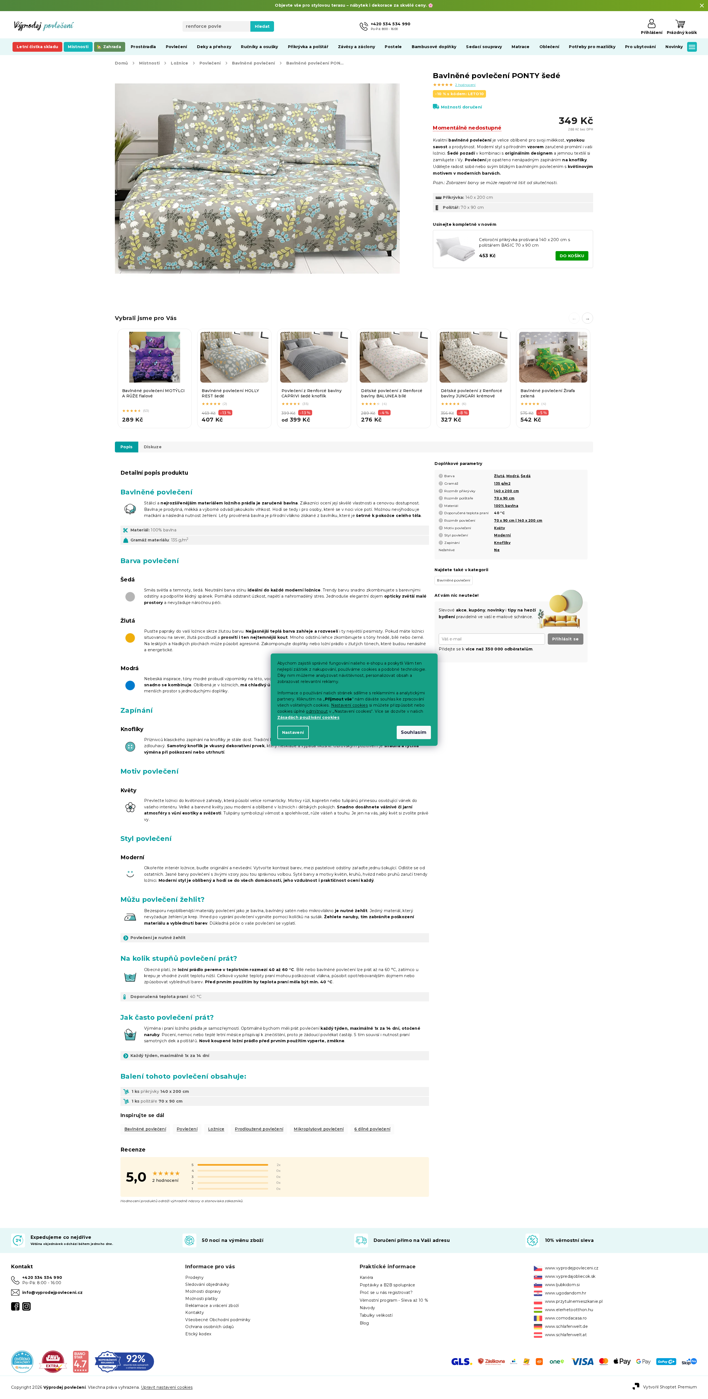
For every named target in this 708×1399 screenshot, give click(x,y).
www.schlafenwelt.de (566, 1326)
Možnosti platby (201, 1298)
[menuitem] (37, 46)
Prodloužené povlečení (259, 1128)
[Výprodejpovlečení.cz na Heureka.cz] (22, 1361)
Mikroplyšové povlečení (319, 1128)
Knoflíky (502, 543)
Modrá (512, 476)
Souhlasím (414, 732)
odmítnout (317, 711)
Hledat (262, 26)
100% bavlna (506, 506)
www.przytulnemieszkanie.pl (574, 1301)
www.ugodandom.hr (565, 1293)
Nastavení (293, 732)
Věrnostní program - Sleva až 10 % (394, 1300)
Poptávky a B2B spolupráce (387, 1284)
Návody (367, 1307)
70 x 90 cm (504, 498)
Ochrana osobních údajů (209, 1326)
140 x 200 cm (506, 491)
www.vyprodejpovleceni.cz (572, 1268)
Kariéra (366, 1277)
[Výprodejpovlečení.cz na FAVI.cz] (53, 1361)
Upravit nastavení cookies (167, 1387)
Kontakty (194, 1312)
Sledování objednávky (207, 1284)
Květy (499, 528)
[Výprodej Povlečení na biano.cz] (80, 1361)
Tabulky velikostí (376, 1315)
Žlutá (499, 476)
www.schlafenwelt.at (566, 1334)
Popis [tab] (126, 446)
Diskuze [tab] (153, 446)
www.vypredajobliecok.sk (570, 1276)
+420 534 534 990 (42, 1277)
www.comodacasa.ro (566, 1318)
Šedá (526, 476)
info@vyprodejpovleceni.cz (52, 1292)
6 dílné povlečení (372, 1128)
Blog (364, 1323)
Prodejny (194, 1277)
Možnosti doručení (461, 107)
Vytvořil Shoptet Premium (670, 1387)
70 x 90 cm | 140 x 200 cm (518, 520)
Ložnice (216, 1128)
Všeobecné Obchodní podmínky (217, 1319)
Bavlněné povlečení (145, 1128)
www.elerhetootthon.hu (569, 1309)
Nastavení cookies (349, 705)
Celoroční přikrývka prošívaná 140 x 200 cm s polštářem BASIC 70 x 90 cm (524, 242)
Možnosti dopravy (203, 1291)
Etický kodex (198, 1333)
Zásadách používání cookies (308, 717)
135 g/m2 (502, 483)
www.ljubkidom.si (562, 1284)
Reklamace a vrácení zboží (212, 1305)
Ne (497, 550)
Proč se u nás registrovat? (386, 1292)
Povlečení (187, 1128)
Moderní (502, 535)
